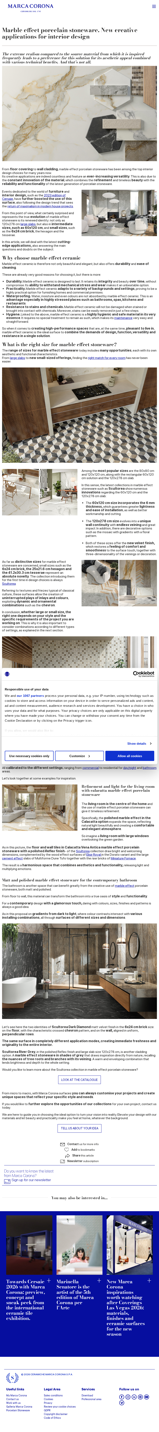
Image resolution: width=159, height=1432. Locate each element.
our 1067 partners (30, 695)
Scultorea (9, 584)
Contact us (12, 1399)
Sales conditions (53, 1395)
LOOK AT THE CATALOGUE (79, 1080)
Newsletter (83, 1161)
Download (87, 1395)
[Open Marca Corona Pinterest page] (140, 1398)
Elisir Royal (93, 855)
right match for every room (106, 358)
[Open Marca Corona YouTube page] (146, 1398)
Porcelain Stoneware (18, 1410)
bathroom (150, 768)
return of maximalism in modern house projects (40, 206)
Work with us (13, 1403)
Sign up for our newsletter (31, 1180)
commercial (90, 768)
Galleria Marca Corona (19, 1406)
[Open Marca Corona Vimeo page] (121, 1404)
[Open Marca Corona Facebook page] (121, 1398)
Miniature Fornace (123, 858)
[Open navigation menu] (154, 6)
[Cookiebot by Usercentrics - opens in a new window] (136, 674)
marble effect (124, 886)
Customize (77, 756)
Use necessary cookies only (29, 756)
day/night (129, 768)
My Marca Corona (16, 1395)
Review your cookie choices (60, 1406)
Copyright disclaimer (55, 1414)
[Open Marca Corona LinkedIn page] (134, 1398)
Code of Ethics (52, 1418)
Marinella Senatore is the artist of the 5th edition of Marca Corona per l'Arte (75, 1294)
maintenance (123, 318)
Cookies (48, 1399)
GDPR (47, 1410)
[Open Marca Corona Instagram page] (127, 1398)
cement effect (12, 858)
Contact (83, 1144)
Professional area (91, 1399)
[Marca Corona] (30, 8)
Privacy (48, 1403)
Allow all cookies (130, 756)
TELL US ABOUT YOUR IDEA (79, 1128)
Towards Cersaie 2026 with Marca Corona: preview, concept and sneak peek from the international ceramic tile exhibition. (25, 1300)
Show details (136, 743)
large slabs (28, 224)
